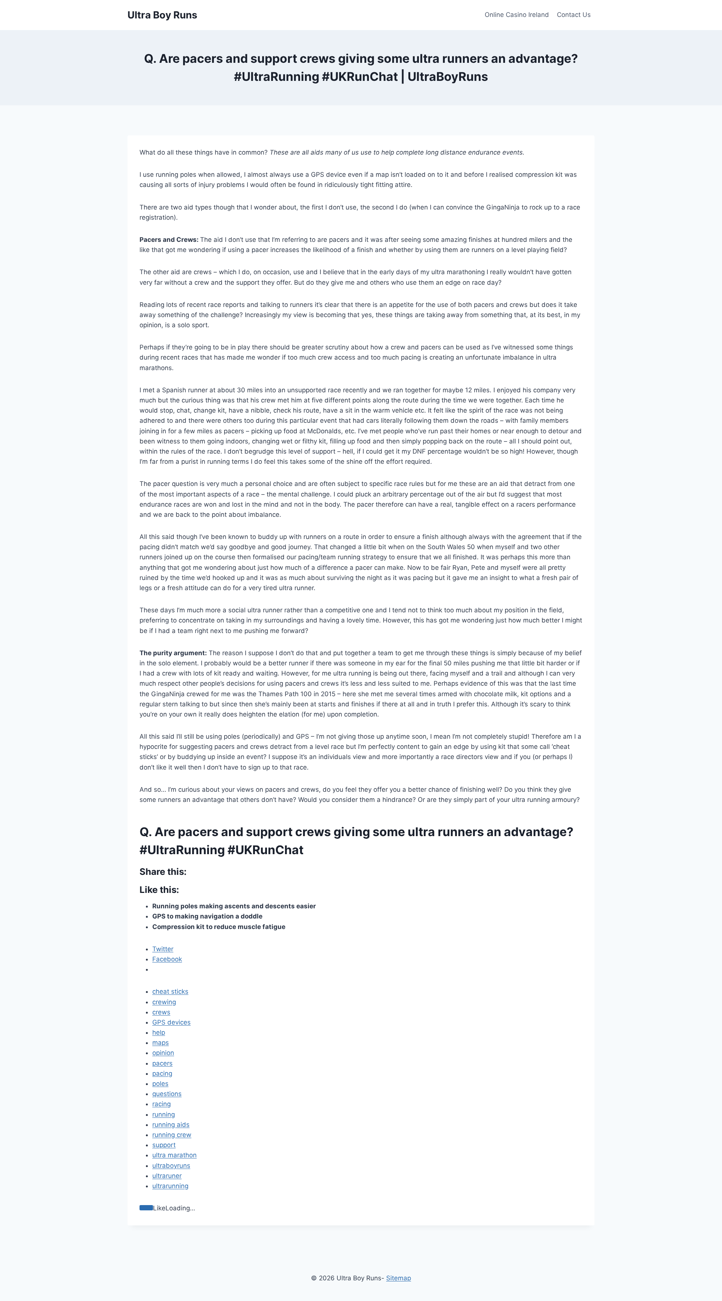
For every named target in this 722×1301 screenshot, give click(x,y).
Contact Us (574, 14)
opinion (163, 1053)
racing (161, 1104)
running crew (171, 1135)
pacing (162, 1073)
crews (161, 1012)
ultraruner (167, 1176)
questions (167, 1094)
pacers (162, 1063)
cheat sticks (170, 991)
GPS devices (171, 1022)
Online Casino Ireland (517, 14)
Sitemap (398, 1278)
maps (160, 1042)
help (158, 1032)
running (163, 1114)
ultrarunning (170, 1186)
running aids (171, 1124)
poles (160, 1083)
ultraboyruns (171, 1165)
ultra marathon (174, 1155)
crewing (164, 1002)
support (164, 1145)
